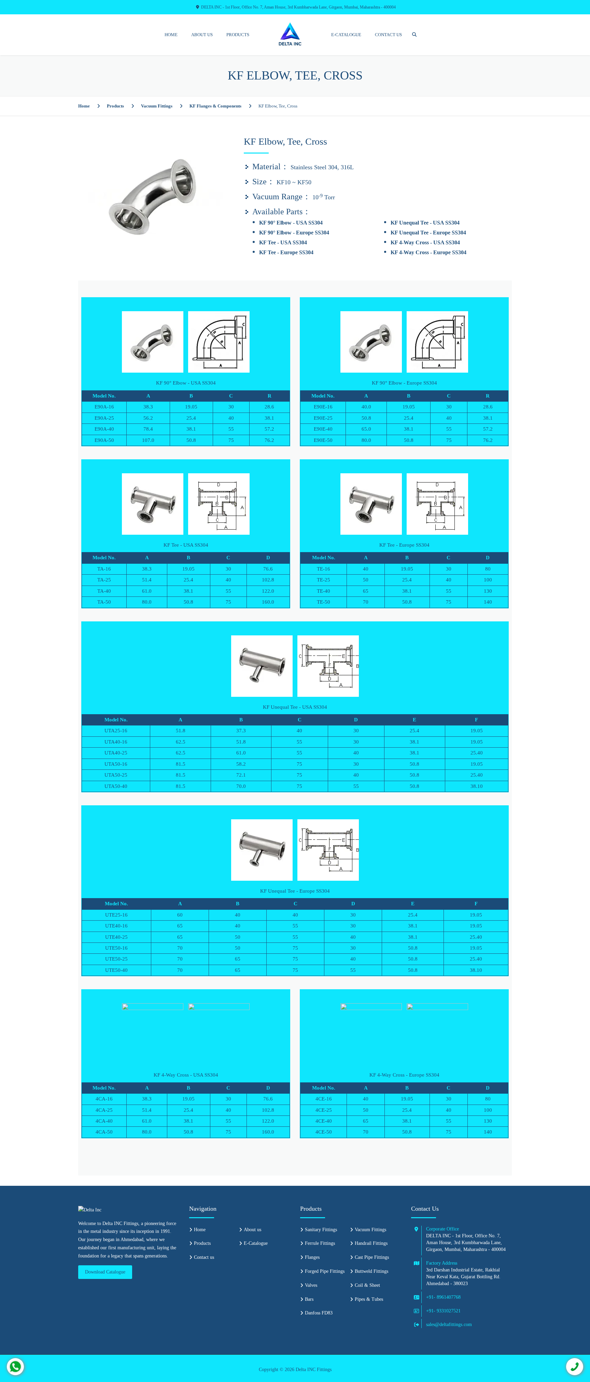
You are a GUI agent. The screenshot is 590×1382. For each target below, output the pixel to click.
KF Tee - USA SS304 (283, 242)
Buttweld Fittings (371, 1271)
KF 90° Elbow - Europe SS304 (294, 232)
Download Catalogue (105, 1272)
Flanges (312, 1257)
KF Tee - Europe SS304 (286, 252)
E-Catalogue (346, 34)
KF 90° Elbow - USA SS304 (291, 223)
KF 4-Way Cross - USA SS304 (425, 242)
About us (202, 34)
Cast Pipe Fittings (372, 1257)
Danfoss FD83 (319, 1312)
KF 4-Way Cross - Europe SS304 (428, 252)
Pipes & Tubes (369, 1299)
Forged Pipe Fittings (325, 1271)
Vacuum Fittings (156, 106)
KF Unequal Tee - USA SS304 (425, 223)
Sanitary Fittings (321, 1229)
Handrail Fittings (371, 1243)
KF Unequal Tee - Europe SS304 (428, 232)
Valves (311, 1285)
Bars (309, 1299)
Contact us (388, 34)
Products (237, 34)
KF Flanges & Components (215, 106)
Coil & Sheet (367, 1285)
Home (171, 34)
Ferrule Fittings (320, 1243)
